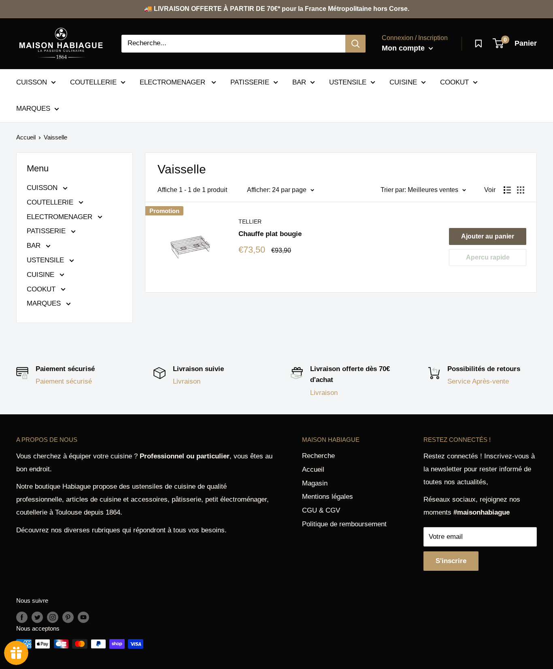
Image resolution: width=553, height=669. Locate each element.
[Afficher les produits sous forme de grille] (520, 190)
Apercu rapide (488, 257)
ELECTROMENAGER (173, 82)
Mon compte (404, 48)
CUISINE (403, 82)
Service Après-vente (478, 381)
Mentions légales (327, 496)
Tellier (250, 221)
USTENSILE (347, 82)
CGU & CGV (321, 510)
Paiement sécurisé (64, 381)
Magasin (315, 483)
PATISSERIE (249, 82)
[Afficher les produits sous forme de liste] (507, 190)
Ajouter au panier (487, 236)
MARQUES (33, 108)
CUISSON (31, 82)
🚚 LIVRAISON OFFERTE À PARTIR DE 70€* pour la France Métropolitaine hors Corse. (276, 8)
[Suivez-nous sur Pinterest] (68, 617)
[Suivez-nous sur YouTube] (83, 617)
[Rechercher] (355, 44)
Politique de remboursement (344, 524)
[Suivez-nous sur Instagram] (52, 617)
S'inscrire (451, 561)
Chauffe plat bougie (270, 234)
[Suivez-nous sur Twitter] (37, 617)
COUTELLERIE (93, 82)
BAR (299, 82)
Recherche (318, 456)
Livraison (186, 381)
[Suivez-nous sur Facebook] (22, 617)
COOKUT (454, 82)
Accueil (26, 137)
